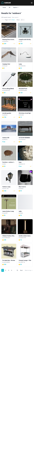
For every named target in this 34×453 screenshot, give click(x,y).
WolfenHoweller (23, 90)
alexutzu (6, 139)
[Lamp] (25, 58)
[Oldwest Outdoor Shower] (8, 230)
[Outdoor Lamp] (8, 181)
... (14, 270)
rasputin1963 (23, 237)
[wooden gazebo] (8, 108)
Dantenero (6, 41)
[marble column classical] (25, 230)
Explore (15, 7)
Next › (13, 20)
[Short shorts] (25, 181)
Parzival (5, 65)
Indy (5, 164)
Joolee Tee (22, 262)
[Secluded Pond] (25, 83)
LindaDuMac (23, 65)
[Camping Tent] (8, 58)
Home (4, 7)
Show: (18, 20)
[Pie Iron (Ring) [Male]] (8, 83)
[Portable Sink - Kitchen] (8, 255)
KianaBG (22, 115)
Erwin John (6, 188)
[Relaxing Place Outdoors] (8, 34)
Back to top (28, 270)
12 (17, 270)
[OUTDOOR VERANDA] (25, 132)
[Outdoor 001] (8, 132)
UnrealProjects (7, 237)
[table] (25, 206)
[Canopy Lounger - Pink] (25, 255)
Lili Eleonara (22, 139)
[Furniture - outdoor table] (8, 157)
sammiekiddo (7, 262)
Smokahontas (7, 90)
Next (21, 270)
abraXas (5, 115)
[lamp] (25, 157)
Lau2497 (6, 213)
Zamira (21, 188)
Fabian (21, 213)
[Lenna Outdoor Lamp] (8, 206)
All (9, 7)
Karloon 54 (22, 164)
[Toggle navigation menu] (32, 3)
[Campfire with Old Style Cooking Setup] (25, 34)
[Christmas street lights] (25, 108)
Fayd (21, 41)
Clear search (15, 17)
